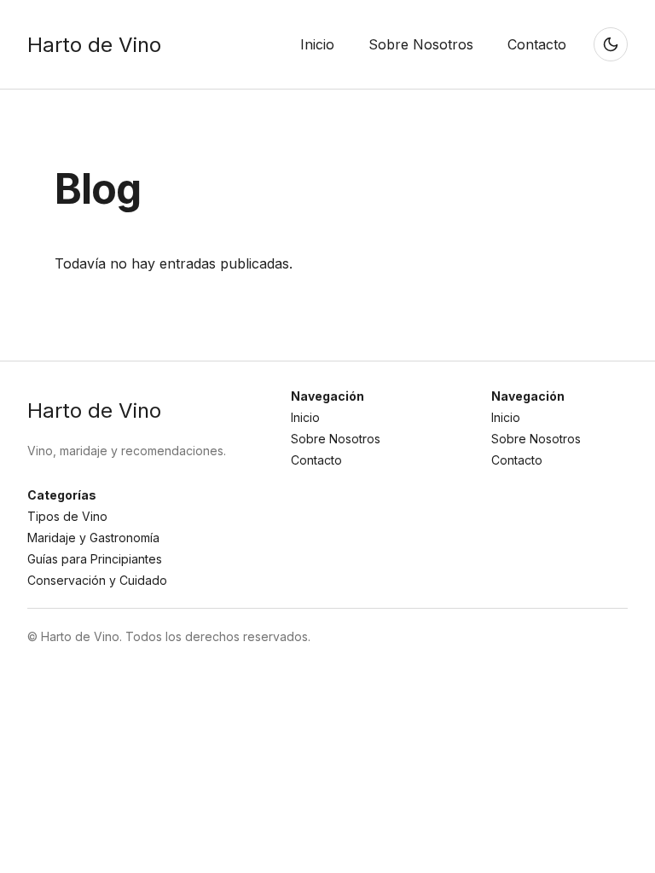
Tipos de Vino (67, 516)
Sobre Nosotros (335, 438)
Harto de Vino (94, 44)
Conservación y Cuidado (97, 580)
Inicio (305, 417)
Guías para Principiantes (94, 559)
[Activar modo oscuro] (611, 44)
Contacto (316, 460)
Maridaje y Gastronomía (93, 537)
